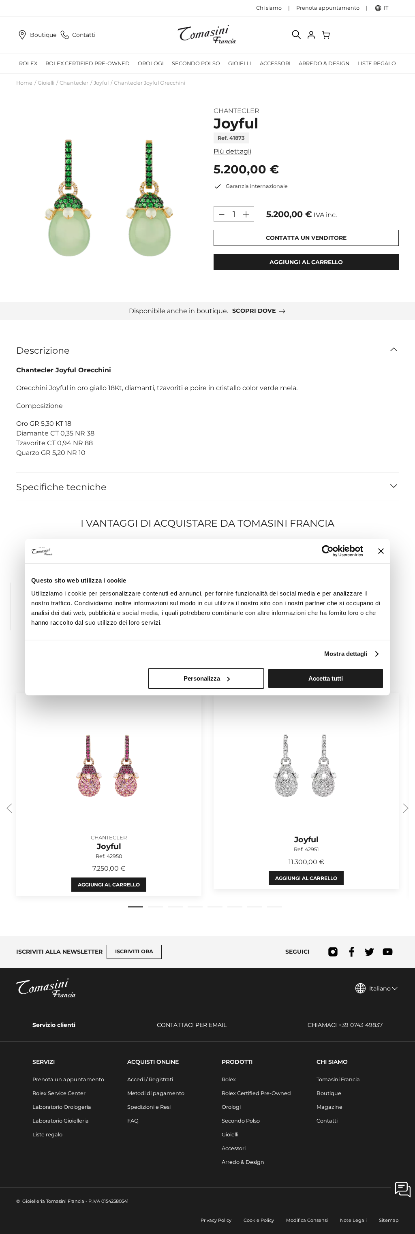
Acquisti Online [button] (153, 1061)
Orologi (231, 1107)
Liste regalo (376, 63)
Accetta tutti (325, 678)
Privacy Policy (216, 1220)
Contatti (84, 34)
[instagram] (333, 952)
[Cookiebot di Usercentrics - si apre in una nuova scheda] (327, 551)
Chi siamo (269, 8)
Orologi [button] (151, 63)
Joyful (101, 83)
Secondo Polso (196, 63)
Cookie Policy (259, 1220)
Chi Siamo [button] (332, 1061)
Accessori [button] (275, 63)
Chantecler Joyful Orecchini (149, 83)
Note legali (353, 1220)
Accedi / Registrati (150, 1079)
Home (24, 83)
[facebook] (351, 952)
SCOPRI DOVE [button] (254, 310)
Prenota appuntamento (327, 8)
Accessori (234, 1148)
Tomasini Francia (338, 1079)
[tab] (135, 906)
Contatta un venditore (306, 237)
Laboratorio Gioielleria (60, 1121)
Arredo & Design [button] (324, 63)
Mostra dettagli (346, 653)
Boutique (43, 34)
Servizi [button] (43, 1061)
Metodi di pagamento (155, 1093)
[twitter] (369, 952)
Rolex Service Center (59, 1093)
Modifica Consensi (307, 1220)
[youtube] (388, 952)
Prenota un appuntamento (68, 1079)
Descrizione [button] (43, 350)
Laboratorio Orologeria (61, 1107)
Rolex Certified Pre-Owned (87, 63)
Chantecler (74, 83)
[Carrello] (327, 35)
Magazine (329, 1107)
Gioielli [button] (240, 63)
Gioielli (46, 83)
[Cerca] (297, 35)
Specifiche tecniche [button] (61, 487)
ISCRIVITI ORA (134, 951)
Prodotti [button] (237, 1061)
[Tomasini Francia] (207, 34)
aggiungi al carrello (306, 262)
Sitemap (389, 1220)
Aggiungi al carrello (109, 885)
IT (386, 8)
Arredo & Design (243, 1162)
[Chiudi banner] (381, 551)
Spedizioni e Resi (149, 1107)
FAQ (133, 1121)
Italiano (380, 988)
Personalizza (202, 678)
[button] (108, 197)
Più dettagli (232, 151)
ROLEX (28, 63)
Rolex (229, 1079)
